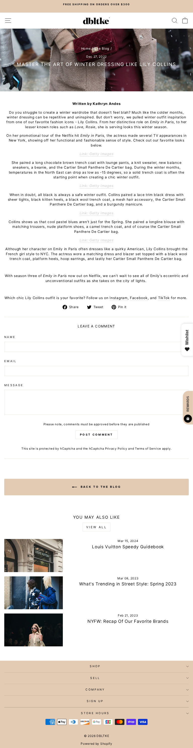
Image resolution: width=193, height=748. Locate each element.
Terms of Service (148, 448)
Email (10, 361)
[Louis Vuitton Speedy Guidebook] (33, 555)
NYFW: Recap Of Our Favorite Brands (127, 621)
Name (10, 337)
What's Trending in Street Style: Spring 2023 (127, 583)
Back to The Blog (100, 487)
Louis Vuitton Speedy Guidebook (128, 546)
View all (96, 527)
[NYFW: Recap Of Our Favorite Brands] (33, 630)
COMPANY (95, 689)
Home (86, 48)
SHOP (95, 666)
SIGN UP (95, 701)
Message (13, 385)
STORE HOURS (95, 713)
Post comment (96, 434)
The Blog (101, 48)
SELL (95, 678)
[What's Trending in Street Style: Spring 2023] (33, 592)
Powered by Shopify (96, 743)
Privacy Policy (116, 448)
